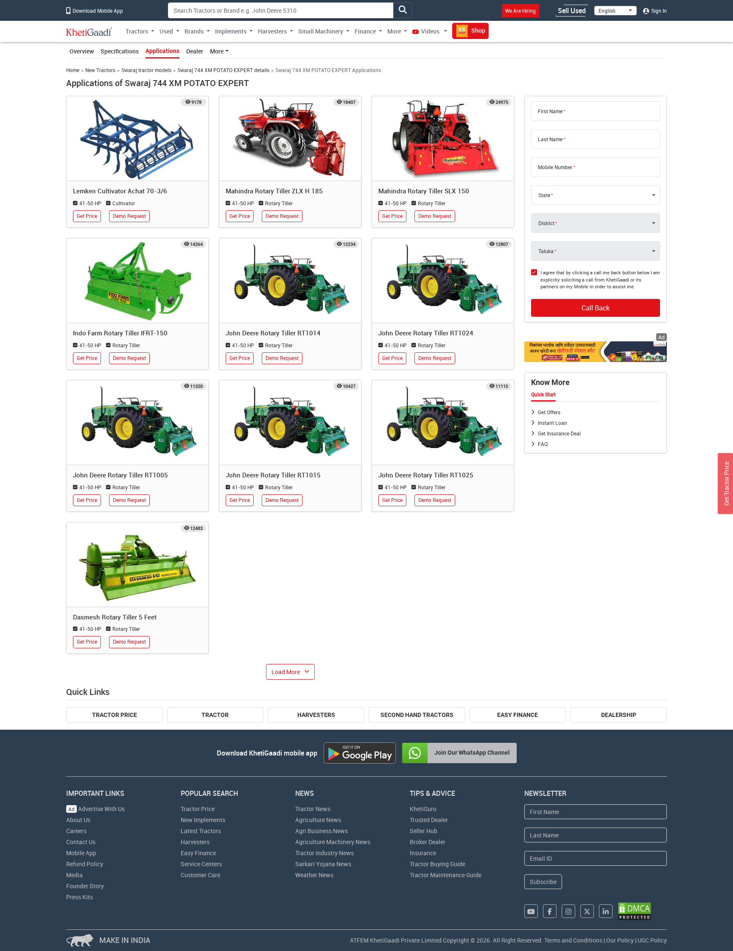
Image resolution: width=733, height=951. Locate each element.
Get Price (87, 216)
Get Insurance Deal (559, 433)
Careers (76, 831)
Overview (82, 51)
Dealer (194, 51)
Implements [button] (230, 31)
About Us (78, 820)
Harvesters (316, 714)
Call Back (596, 307)
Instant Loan (552, 422)
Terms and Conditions (573, 940)
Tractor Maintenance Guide (445, 875)
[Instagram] (568, 911)
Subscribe (543, 882)
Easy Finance (517, 714)
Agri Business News (321, 831)
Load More (285, 672)
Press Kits (79, 897)
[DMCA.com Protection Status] (635, 911)
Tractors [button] (137, 31)
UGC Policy (652, 940)
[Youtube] (531, 911)
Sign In (658, 10)
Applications (162, 50)
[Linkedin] (606, 911)
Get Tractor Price (726, 483)
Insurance (423, 853)
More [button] (394, 31)
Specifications (120, 51)
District (546, 223)
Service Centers (201, 864)
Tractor (215, 714)
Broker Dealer (427, 842)
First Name (550, 111)
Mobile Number (555, 167)
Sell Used (572, 10)
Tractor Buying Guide (437, 864)
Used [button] (166, 31)
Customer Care (200, 875)
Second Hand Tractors (416, 714)
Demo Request (129, 216)
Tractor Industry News (324, 853)
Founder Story (85, 886)
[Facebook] (550, 911)
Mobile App (81, 853)
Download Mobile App (97, 10)
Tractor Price (114, 714)
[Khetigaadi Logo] (89, 31)
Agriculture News (318, 820)
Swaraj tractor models (146, 70)
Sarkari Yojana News (323, 864)
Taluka (546, 251)
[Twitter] (587, 911)
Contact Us (80, 842)
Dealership (618, 714)
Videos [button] (430, 31)
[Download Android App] (360, 753)
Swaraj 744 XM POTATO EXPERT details (223, 70)
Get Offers (549, 412)
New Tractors (100, 70)
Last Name (550, 139)
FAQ (543, 444)
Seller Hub (423, 831)
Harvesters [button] (272, 31)
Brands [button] (194, 31)
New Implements (203, 820)
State (544, 195)
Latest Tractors (201, 831)
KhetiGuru (423, 809)
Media (74, 875)
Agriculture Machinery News (332, 842)
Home (72, 70)
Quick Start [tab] (543, 395)
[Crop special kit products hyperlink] (595, 351)
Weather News (314, 875)
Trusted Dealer (429, 820)
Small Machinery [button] (320, 31)
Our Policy (620, 940)
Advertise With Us (96, 809)
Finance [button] (365, 31)
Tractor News (312, 809)
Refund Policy (84, 864)
